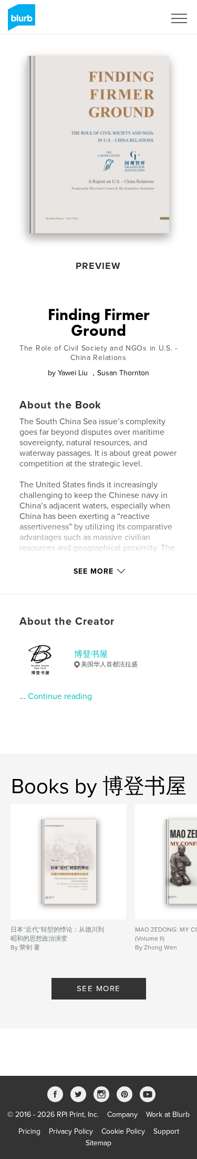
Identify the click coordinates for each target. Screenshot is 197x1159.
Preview (98, 266)
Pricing (29, 1131)
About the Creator (67, 621)
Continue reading (60, 696)
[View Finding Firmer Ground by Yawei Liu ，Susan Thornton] (98, 144)
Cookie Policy (123, 1131)
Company (122, 1114)
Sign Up (138, 18)
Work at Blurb (168, 1114)
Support (166, 1131)
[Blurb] (20, 21)
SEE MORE (99, 988)
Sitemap (98, 1142)
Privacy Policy (71, 1131)
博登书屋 (91, 654)
